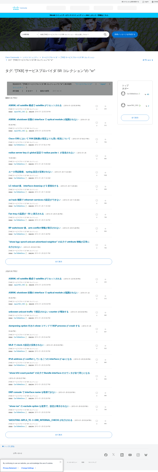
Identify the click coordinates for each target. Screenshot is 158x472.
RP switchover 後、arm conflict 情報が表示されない (44, 228)
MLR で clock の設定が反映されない (36, 345)
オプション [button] (147, 60)
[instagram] (138, 455)
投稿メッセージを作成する (125, 34)
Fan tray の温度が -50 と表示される (36, 214)
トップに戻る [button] (9, 446)
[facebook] (105, 455)
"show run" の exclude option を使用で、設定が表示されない (48, 406)
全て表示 (58, 261)
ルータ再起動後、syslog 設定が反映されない (40, 172)
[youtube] (130, 455)
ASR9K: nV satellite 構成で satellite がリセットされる (45, 106)
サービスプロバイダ (49, 57)
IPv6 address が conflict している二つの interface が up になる (50, 359)
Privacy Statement (10, 468)
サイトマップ (92, 462)
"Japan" (103, 84)
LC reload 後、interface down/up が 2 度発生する (43, 186)
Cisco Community (12, 57)
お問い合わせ (17, 453)
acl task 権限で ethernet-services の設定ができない (44, 200)
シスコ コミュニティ (31, 57)
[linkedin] (122, 455)
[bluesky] (145, 454)
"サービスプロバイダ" (83, 84)
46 (148, 94)
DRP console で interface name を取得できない (42, 392)
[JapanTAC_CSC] (131, 108)
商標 (83, 462)
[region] (31, 465)
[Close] (60, 462)
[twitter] (114, 455)
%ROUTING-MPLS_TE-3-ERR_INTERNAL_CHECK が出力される (50, 420)
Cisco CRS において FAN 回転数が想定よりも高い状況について (49, 139)
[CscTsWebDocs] (131, 96)
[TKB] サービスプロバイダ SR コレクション (77, 57)
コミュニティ (18, 87)
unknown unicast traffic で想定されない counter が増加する (48, 312)
